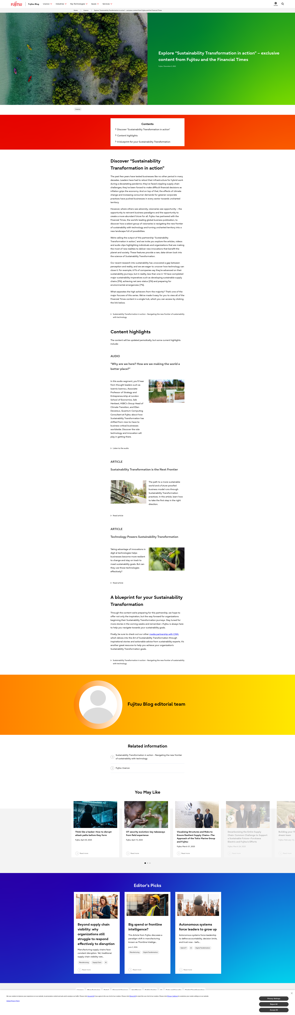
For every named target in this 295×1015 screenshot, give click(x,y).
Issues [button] (93, 4)
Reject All (273, 1004)
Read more (86, 970)
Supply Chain (97, 962)
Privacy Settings (273, 998)
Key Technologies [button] (77, 4)
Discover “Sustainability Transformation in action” (143, 129)
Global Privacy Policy (13, 1001)
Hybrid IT (183, 948)
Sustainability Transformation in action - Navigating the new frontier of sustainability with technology (149, 757)
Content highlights (127, 135)
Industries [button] (60, 4)
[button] (276, 4)
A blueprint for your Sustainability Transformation (143, 141)
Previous (64, 818)
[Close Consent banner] (291, 993)
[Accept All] (90, 996)
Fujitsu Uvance (123, 768)
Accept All (274, 1010)
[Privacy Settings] (172, 996)
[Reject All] (132, 996)
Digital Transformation (150, 952)
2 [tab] (147, 863)
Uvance (77, 109)
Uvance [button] (46, 4)
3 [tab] (149, 863)
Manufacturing (84, 962)
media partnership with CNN (163, 634)
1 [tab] (145, 863)
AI (105, 962)
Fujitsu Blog (33, 4)
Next (231, 818)
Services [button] (106, 4)
